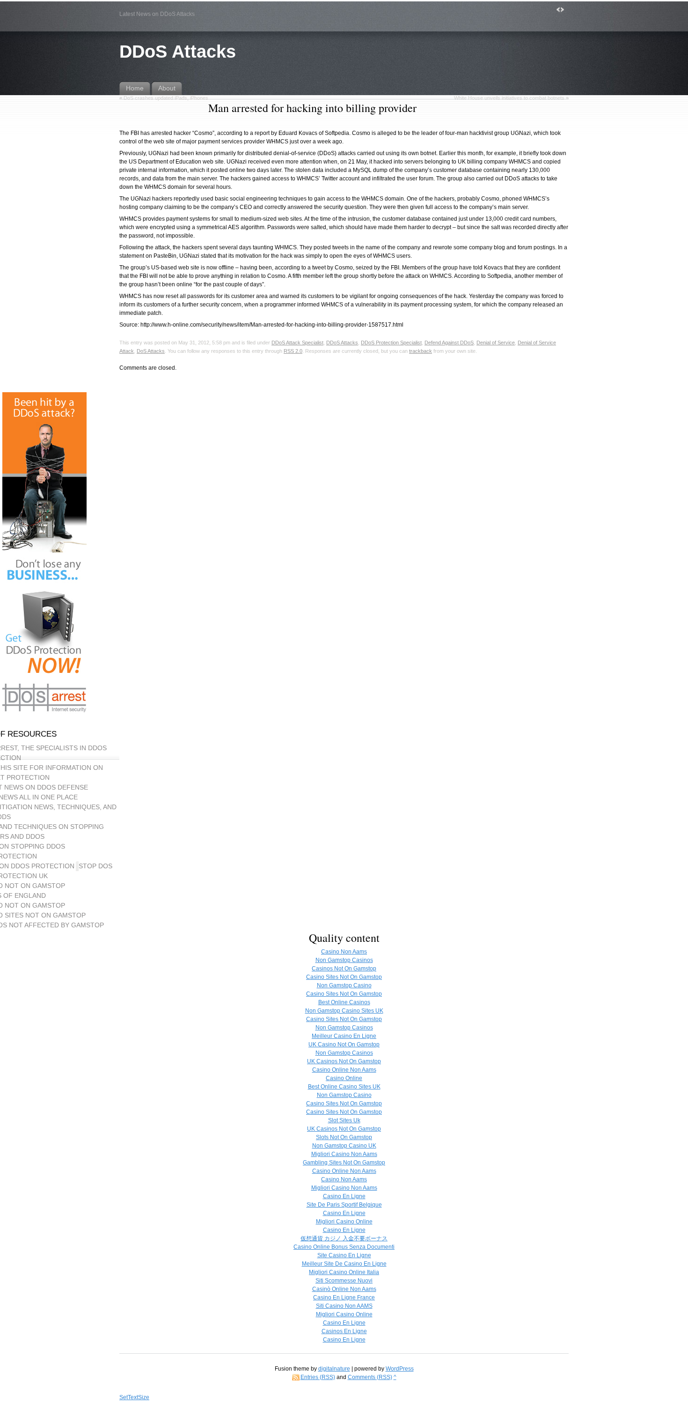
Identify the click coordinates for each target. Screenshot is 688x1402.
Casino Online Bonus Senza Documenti (344, 1247)
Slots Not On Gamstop (344, 1137)
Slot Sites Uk (344, 1120)
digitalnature (334, 1368)
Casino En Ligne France (344, 1297)
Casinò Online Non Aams (344, 1289)
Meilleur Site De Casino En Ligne (344, 1263)
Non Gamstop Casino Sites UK (344, 1010)
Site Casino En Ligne (344, 1255)
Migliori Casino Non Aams (344, 1154)
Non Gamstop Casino (344, 985)
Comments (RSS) (370, 1377)
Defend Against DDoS (449, 342)
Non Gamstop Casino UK (344, 1145)
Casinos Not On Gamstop (344, 968)
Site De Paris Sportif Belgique (344, 1204)
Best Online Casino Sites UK (344, 1086)
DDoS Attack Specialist (297, 342)
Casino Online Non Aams (344, 1069)
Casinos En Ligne (344, 1331)
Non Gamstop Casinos (344, 960)
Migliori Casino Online (344, 1221)
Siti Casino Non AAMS (344, 1306)
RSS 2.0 (293, 351)
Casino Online (344, 1078)
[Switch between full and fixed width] (560, 10)
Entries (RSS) (317, 1377)
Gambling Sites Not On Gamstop (344, 1162)
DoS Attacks (151, 351)
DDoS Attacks (177, 51)
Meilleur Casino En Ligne (344, 1036)
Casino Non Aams (344, 951)
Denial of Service (495, 342)
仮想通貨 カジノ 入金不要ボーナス (344, 1238)
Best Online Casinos (344, 1002)
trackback (420, 351)
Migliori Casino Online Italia (344, 1272)
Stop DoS (95, 866)
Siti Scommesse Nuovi (344, 1280)
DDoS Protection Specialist (391, 342)
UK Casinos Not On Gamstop (344, 1061)
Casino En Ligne (344, 1196)
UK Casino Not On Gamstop (344, 1044)
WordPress (400, 1368)
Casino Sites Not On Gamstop (344, 977)
